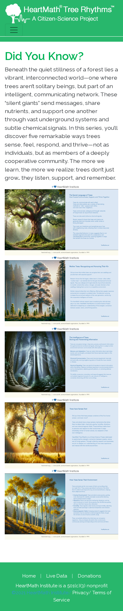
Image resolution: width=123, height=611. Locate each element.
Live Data (56, 576)
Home (29, 576)
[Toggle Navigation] (14, 30)
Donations (89, 576)
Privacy (80, 593)
